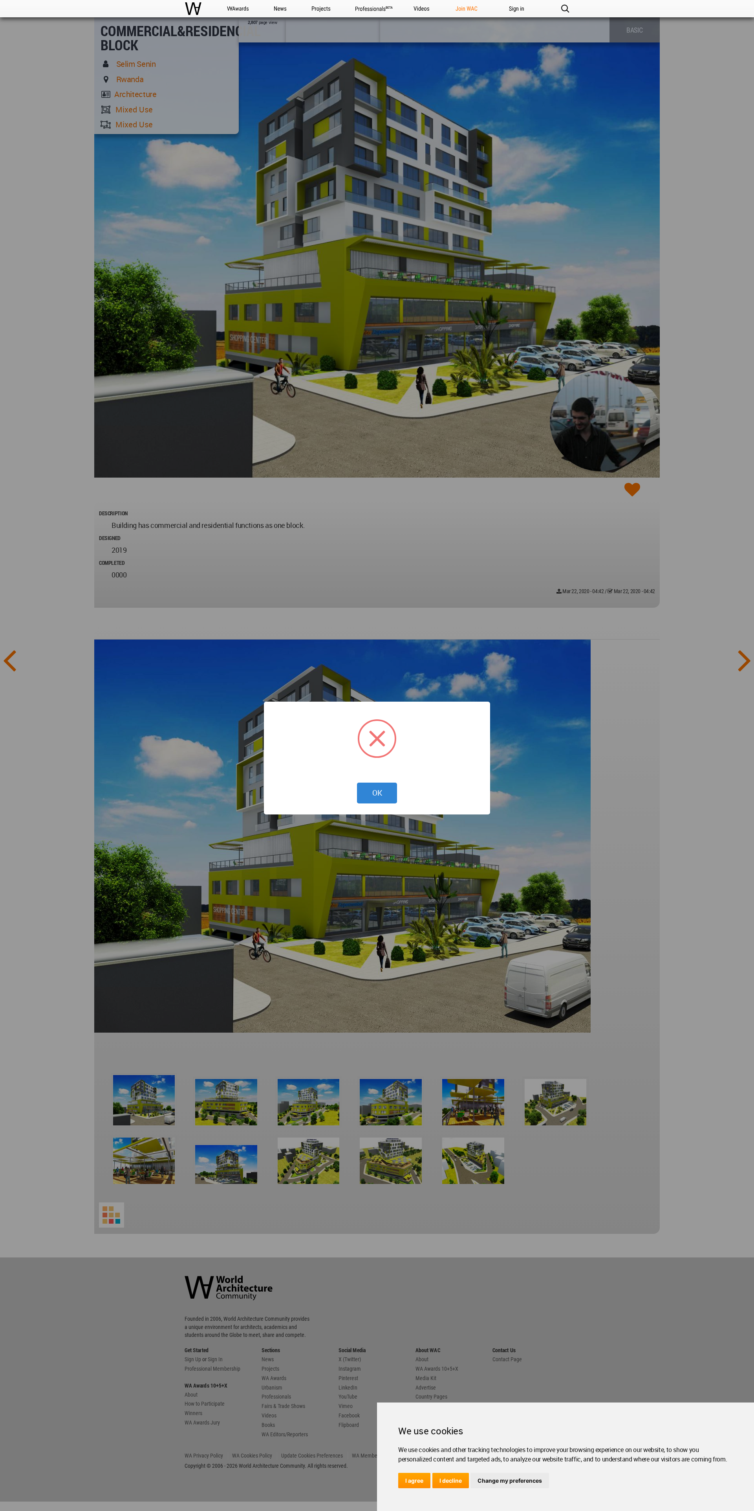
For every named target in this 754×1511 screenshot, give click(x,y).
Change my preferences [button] (510, 1480)
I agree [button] (414, 1480)
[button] (564, 8)
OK (377, 793)
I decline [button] (450, 1480)
